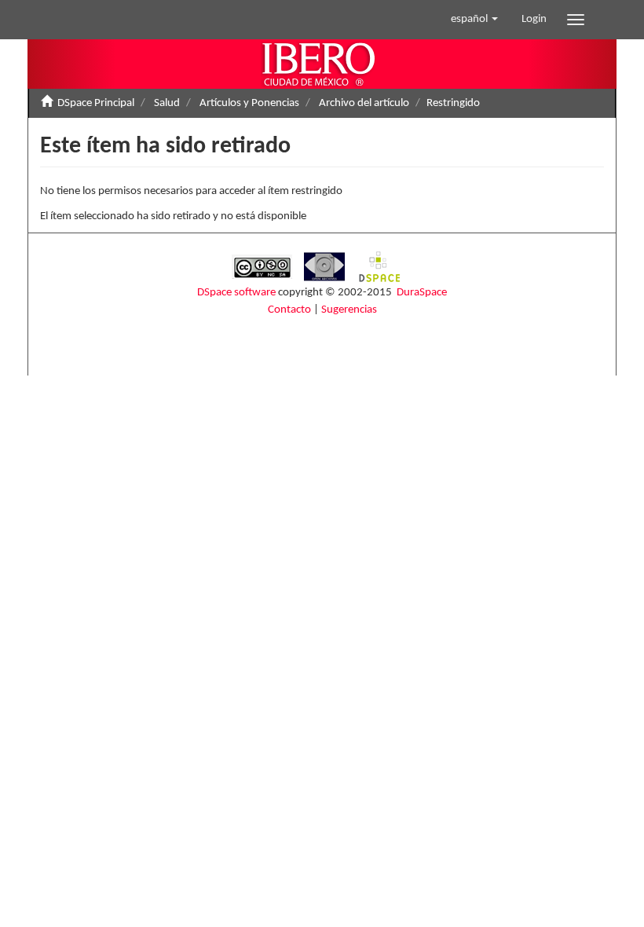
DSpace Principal (95, 103)
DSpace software (236, 293)
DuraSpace (422, 293)
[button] (474, 19)
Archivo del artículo (364, 103)
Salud (167, 103)
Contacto (289, 310)
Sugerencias (349, 310)
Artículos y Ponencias (249, 103)
